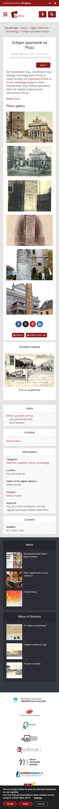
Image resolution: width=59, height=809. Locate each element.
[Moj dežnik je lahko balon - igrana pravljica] (14, 560)
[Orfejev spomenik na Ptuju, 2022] (29, 264)
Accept (10, 803)
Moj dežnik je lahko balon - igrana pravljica (36, 555)
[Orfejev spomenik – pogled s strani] (29, 299)
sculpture (22, 462)
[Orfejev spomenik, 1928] (29, 195)
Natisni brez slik (37, 335)
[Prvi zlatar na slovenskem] (14, 632)
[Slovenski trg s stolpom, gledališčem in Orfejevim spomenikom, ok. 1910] (29, 127)
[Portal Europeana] (29, 725)
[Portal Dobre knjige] (29, 774)
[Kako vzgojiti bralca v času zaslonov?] (14, 579)
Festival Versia (30, 592)
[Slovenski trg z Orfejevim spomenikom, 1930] (29, 161)
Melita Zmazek (13, 495)
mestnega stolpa (24, 82)
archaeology (43, 462)
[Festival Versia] (14, 598)
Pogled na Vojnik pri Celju (35, 644)
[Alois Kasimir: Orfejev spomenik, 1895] (29, 230)
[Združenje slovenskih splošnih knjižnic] (29, 750)
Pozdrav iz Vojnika (32, 664)
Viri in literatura (17, 422)
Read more (13, 98)
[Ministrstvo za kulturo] (29, 700)
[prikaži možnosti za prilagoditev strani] (50, 3)
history (31, 462)
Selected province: (17, 3)
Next (42, 65)
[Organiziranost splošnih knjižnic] (29, 713)
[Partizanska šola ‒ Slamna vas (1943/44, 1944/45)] (30, 369)
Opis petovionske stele (21, 419)
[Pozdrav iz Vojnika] (14, 670)
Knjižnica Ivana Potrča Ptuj (37, 57)
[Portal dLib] (29, 738)
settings (38, 797)
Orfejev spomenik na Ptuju (20, 415)
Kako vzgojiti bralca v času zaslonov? (36, 574)
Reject (25, 803)
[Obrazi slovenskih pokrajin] (29, 762)
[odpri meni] (5, 14)
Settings (41, 803)
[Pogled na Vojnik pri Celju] (14, 651)
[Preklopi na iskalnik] (52, 14)
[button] (46, 376)
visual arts (11, 462)
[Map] (42, 14)
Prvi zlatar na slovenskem (35, 625)
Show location (13, 440)
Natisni (19, 335)
